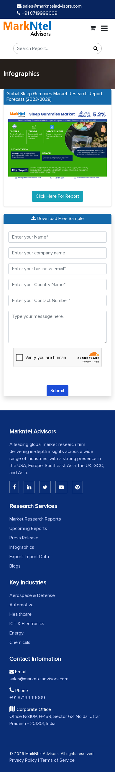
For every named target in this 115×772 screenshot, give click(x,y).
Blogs (15, 566)
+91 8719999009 (39, 13)
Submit (57, 391)
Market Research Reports (35, 519)
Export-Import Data (29, 557)
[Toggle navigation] (104, 28)
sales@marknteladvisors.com (52, 6)
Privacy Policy (23, 760)
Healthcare (20, 614)
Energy (16, 633)
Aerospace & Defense (32, 595)
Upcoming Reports (28, 528)
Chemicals (19, 642)
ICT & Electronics (26, 624)
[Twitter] (45, 487)
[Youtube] (61, 487)
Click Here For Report (57, 196)
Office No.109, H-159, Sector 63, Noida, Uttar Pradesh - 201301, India (54, 720)
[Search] (95, 48)
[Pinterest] (77, 487)
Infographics (21, 547)
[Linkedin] (14, 487)
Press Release (23, 538)
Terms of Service (57, 760)
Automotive (21, 605)
